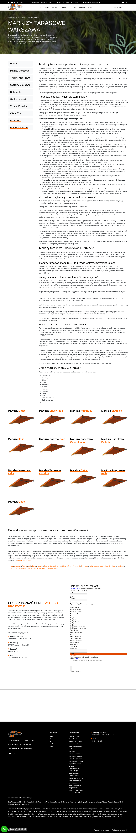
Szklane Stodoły (74, 754)
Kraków (10, 566)
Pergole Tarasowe (75, 756)
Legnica (27, 568)
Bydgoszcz (84, 566)
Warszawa (17, 566)
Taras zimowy (74, 773)
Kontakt (82, 7)
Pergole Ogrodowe (76, 759)
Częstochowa (47, 568)
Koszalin (108, 566)
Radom (101, 566)
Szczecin (11, 568)
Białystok (53, 566)
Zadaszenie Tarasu (75, 749)
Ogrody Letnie (74, 739)
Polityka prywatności (119, 830)
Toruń (34, 566)
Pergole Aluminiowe (76, 761)
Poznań (24, 566)
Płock (70, 566)
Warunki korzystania (101, 830)
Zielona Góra (19, 568)
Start (40, 7)
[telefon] (4, 829)
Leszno (96, 566)
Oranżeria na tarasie (76, 778)
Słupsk (114, 566)
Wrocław (34, 568)
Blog (90, 7)
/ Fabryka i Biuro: (16, 2)
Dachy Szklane (74, 776)
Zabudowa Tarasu (75, 741)
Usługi (54, 7)
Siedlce (46, 566)
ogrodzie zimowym (24, 560)
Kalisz (91, 566)
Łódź (29, 566)
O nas (47, 7)
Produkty (65, 7)
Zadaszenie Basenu (76, 746)
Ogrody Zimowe (74, 736)
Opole (39, 568)
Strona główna (12, 17)
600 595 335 (117, 7)
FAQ (74, 7)
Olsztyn (64, 566)
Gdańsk (55, 568)
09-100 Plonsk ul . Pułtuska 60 (68, 2)
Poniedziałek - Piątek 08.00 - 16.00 (41, 2)
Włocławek (76, 566)
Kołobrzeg (120, 566)
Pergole (72, 751)
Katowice (40, 566)
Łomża (59, 566)
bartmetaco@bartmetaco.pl (93, 2)
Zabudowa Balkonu (76, 744)
